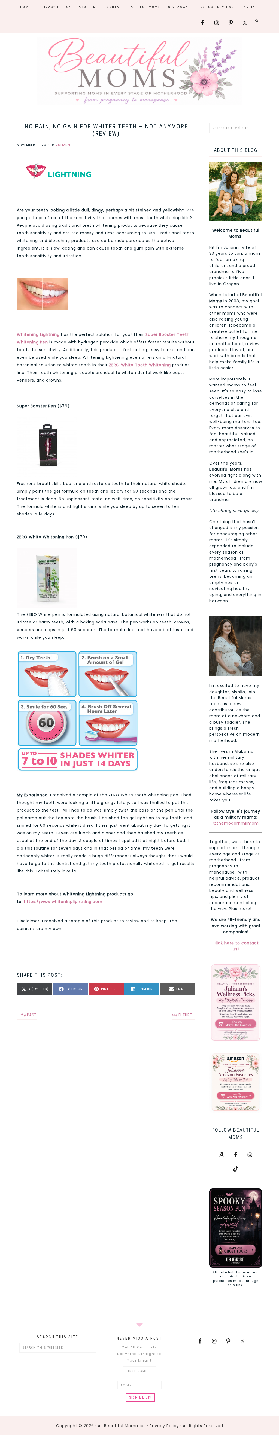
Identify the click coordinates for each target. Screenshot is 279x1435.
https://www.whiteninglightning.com (63, 901)
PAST (28, 1015)
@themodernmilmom (236, 823)
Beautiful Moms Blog (139, 71)
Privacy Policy (164, 1425)
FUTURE (182, 1015)
